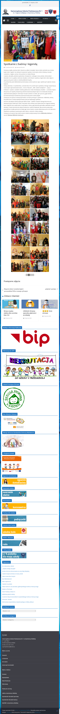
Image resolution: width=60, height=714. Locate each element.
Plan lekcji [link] (21, 22)
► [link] (34, 275)
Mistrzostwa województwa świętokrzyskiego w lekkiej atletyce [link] (18, 602)
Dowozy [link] (4, 674)
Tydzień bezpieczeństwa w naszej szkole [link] (12, 574)
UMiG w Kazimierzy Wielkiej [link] (9, 693)
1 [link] (26, 275)
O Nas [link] (12, 18)
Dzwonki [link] (4, 655)
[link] (58, 18)
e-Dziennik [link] (5, 658)
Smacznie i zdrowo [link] (7, 599)
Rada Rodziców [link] (6, 681)
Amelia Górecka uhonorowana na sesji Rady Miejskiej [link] (15, 571)
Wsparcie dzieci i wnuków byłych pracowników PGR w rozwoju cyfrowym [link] (16, 290)
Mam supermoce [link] (6, 581)
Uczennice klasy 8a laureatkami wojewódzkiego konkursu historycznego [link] (20, 597)
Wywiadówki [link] (5, 677)
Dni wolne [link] (5, 662)
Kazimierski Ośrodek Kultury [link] (9, 699)
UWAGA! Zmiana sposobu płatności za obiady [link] (29, 313)
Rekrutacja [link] (5, 684)
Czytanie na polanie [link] (7, 584)
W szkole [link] (45, 18)
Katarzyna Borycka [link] (20, 67)
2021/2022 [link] (15, 60)
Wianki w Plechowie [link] (7, 589)
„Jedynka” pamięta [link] (50, 289)
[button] (15, 18)
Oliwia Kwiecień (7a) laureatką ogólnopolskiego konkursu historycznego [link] (20, 586)
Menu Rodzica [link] (34, 18)
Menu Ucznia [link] (22, 18)
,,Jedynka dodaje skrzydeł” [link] (8, 568)
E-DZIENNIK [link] (30, 22)
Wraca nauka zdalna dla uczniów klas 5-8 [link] (10, 313)
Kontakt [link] (39, 22)
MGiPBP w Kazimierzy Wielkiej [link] (10, 703)
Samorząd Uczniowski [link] (8, 665)
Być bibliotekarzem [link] (7, 579)
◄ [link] (24, 275)
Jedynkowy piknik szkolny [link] (8, 594)
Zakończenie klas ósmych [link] (8, 576)
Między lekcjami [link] (7, 60)
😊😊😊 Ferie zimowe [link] (47, 312)
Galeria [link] (13, 22)
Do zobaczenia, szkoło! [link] (8, 566)
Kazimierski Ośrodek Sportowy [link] (10, 696)
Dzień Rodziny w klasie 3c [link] (8, 591)
